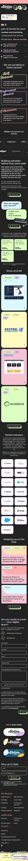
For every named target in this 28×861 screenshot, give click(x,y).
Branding (4, 800)
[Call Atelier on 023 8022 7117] (15, 7)
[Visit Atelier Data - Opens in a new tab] (14, 753)
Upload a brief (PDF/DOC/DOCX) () (14, 685)
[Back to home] (7, 9)
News (15, 823)
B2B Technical (18, 797)
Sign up (15, 777)
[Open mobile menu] (24, 7)
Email (3, 656)
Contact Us (4, 826)
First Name (4, 643)
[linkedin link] (1, 845)
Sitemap (6, 855)
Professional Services (18, 804)
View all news (15, 607)
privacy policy (14, 708)
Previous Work (5, 823)
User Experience (19, 808)
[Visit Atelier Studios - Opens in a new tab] (14, 742)
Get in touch (15, 226)
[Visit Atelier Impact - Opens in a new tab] (14, 732)
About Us (4, 818)
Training (3, 808)
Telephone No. (5, 663)
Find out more (15, 194)
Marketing (4, 803)
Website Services (6, 811)
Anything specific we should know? (11, 669)
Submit (23, 712)
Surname (4, 649)
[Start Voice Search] (19, 7)
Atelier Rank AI (5, 797)
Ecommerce (18, 800)
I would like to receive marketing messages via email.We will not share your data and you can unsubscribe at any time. (14, 783)
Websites (17, 811)
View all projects (15, 426)
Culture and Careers (18, 819)
